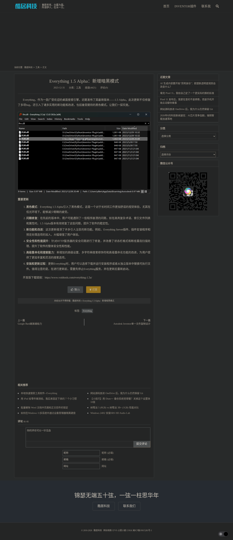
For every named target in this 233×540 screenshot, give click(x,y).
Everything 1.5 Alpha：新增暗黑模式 (84, 81)
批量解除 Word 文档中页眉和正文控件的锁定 (44, 407)
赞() (77, 289)
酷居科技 (26, 6)
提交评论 (141, 443)
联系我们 (129, 506)
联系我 (206, 6)
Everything (87, 311)
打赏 (94, 289)
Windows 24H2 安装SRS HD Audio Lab (110, 413)
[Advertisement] (116, 41)
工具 (37, 67)
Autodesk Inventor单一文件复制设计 (131, 323)
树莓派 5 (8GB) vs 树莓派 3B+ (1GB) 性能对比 (114, 407)
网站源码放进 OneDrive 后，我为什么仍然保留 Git (116, 393)
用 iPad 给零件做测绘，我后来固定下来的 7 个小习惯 (49, 398)
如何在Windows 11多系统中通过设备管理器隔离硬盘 (48, 413)
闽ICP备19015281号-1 (142, 530)
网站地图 (107, 530)
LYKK (129, 530)
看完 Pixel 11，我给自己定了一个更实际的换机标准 (187, 93)
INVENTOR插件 (185, 6)
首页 (166, 6)
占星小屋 (122, 530)
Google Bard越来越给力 (30, 323)
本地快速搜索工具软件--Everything (39, 393)
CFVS (114, 530)
